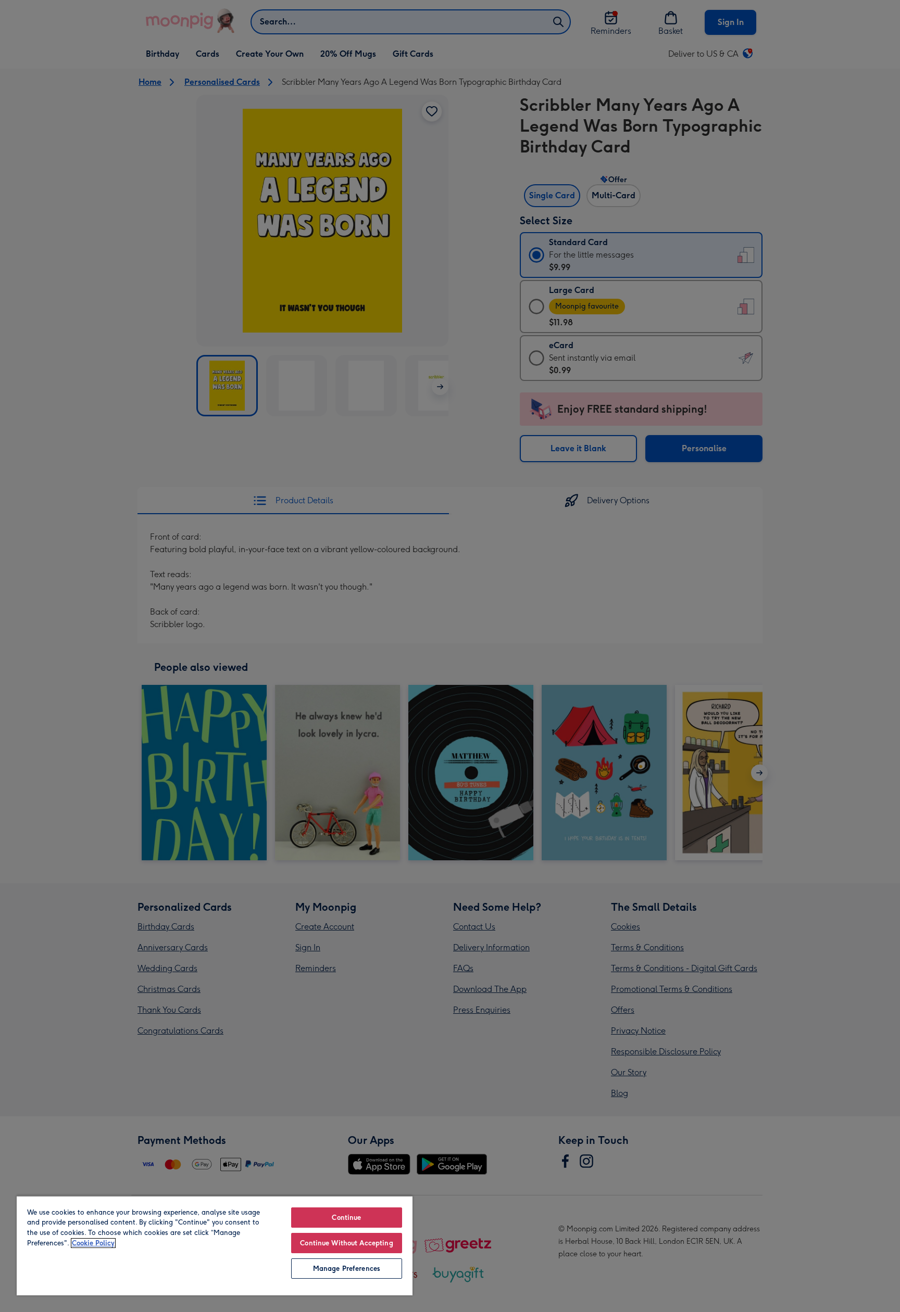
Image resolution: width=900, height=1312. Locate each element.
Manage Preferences (346, 1268)
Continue (346, 1217)
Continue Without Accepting (346, 1243)
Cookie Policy (93, 1243)
